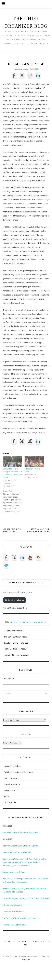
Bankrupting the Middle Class (12, 530)
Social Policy (9, 790)
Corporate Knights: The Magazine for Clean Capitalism (26, 898)
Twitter (7, 796)
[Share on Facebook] (13, 75)
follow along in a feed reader (27, 622)
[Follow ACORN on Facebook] (6, 557)
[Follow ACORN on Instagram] (38, 557)
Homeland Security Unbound (16, 655)
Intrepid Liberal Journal (12, 905)
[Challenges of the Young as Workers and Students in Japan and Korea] (12, 461)
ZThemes (26, 959)
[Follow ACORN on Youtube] (30, 557)
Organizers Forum (12, 784)
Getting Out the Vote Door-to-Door (38, 530)
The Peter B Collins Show (13, 911)
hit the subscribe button (14, 600)
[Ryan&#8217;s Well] (14, 501)
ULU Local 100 (10, 802)
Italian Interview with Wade (14, 872)
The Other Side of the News (14, 924)
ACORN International (12, 766)
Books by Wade (10, 778)
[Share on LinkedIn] (38, 75)
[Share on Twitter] (21, 75)
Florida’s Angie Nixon (13, 630)
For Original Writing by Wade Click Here (19, 918)
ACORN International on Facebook (18, 772)
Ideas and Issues (21, 69)
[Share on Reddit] (30, 75)
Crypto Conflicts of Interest (16, 643)
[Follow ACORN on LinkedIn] (22, 557)
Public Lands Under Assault (15, 648)
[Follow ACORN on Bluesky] (6, 565)
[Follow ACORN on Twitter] (14, 557)
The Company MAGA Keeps (15, 636)
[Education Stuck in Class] (34, 461)
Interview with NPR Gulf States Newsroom (21, 832)
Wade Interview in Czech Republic (17, 852)
